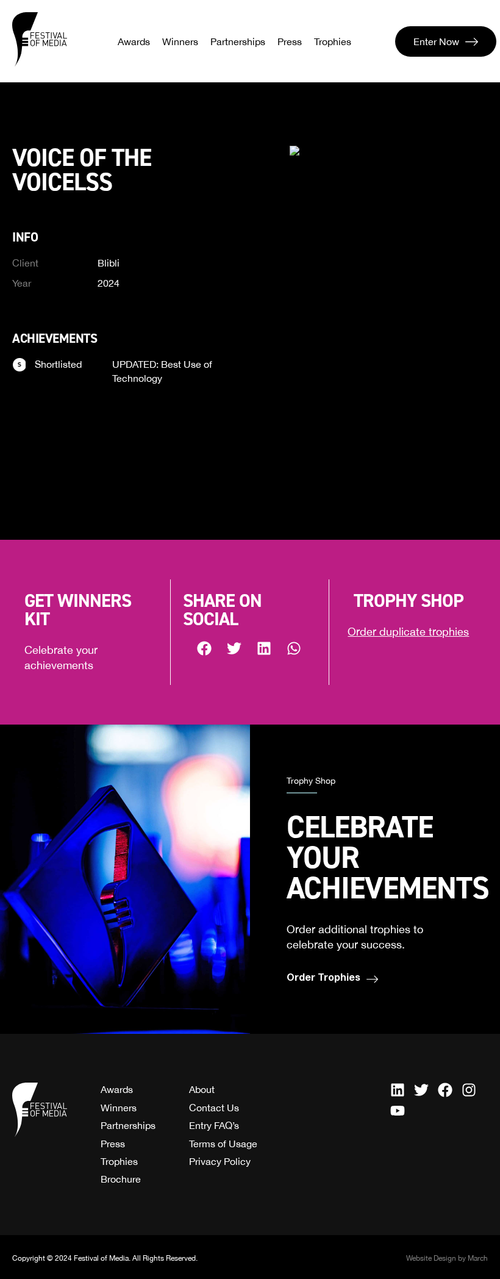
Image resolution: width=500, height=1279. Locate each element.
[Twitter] (421, 1090)
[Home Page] (39, 39)
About (202, 1089)
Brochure (121, 1178)
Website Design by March (447, 1258)
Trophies (332, 41)
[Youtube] (397, 1110)
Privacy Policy (220, 1161)
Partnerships (237, 41)
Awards (134, 41)
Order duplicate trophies (408, 631)
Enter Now (436, 41)
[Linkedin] (397, 1090)
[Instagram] (469, 1090)
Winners (180, 41)
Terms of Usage (223, 1143)
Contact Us (214, 1107)
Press (289, 41)
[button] (205, 648)
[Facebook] (445, 1090)
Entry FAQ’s (214, 1125)
